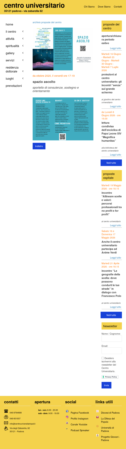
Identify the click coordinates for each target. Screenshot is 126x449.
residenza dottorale (12, 69)
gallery (10, 53)
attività (10, 38)
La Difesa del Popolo (108, 420)
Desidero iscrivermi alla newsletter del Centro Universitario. (109, 364)
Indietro (39, 146)
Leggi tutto (115, 48)
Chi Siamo (89, 6)
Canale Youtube (79, 424)
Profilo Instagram (79, 418)
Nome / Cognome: (111, 333)
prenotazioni (14, 85)
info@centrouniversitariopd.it (22, 423)
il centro (11, 31)
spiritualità (12, 46)
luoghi (10, 78)
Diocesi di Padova (110, 412)
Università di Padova (107, 429)
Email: (105, 345)
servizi (10, 60)
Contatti (118, 6)
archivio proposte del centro (47, 22)
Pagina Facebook (80, 412)
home (9, 24)
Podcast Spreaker (80, 430)
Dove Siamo (104, 6)
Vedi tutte (111, 162)
